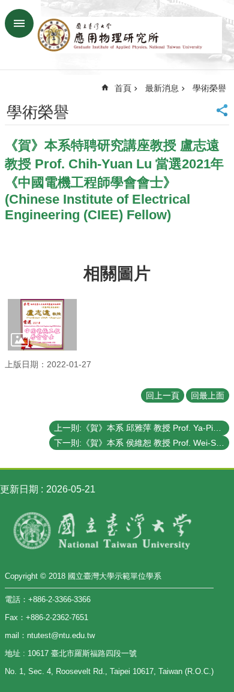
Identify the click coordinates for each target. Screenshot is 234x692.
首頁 (123, 88)
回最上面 (207, 395)
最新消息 (162, 88)
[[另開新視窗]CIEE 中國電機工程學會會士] (42, 324)
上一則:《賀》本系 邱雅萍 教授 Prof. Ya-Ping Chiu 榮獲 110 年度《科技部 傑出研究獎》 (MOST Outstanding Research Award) (141, 428)
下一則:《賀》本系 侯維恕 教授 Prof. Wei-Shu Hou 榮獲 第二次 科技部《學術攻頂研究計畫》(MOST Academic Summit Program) (141, 443)
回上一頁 (162, 395)
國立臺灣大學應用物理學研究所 (129, 35)
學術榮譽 (209, 88)
